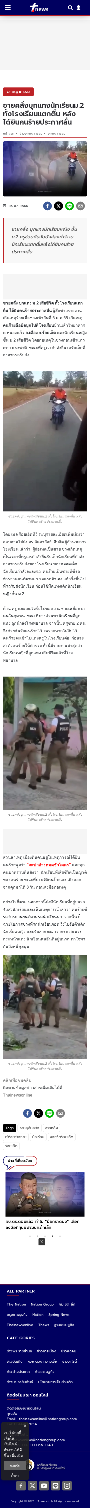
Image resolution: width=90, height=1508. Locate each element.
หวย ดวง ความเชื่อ (42, 1361)
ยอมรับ (15, 1465)
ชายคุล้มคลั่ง (30, 1128)
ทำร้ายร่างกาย (15, 1137)
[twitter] (58, 205)
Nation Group (42, 1304)
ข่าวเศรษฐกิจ (44, 1371)
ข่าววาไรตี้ (69, 1361)
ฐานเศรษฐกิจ (64, 1325)
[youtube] (44, 1486)
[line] (69, 205)
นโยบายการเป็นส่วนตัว (55, 1382)
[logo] (36, 7)
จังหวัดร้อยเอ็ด (61, 1137)
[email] (80, 205)
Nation (38, 1314)
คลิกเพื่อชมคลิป (17, 1080)
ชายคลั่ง (51, 1128)
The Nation (16, 1304)
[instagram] (67, 1486)
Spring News (59, 1314)
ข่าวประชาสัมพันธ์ (20, 1382)
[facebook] (47, 205)
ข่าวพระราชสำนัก (19, 1351)
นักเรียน (38, 1137)
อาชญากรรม (57, 133)
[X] (32, 1486)
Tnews (43, 1325)
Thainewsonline (17, 1095)
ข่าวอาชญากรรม (31, 133)
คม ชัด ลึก (67, 1304)
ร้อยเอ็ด (11, 1146)
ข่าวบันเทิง (15, 1361)
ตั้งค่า (15, 1475)
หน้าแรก (8, 133)
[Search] (71, 8)
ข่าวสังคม (68, 1351)
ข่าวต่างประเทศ (18, 1371)
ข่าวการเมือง (46, 1351)
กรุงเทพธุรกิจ (17, 1314)
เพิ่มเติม (16, 1455)
